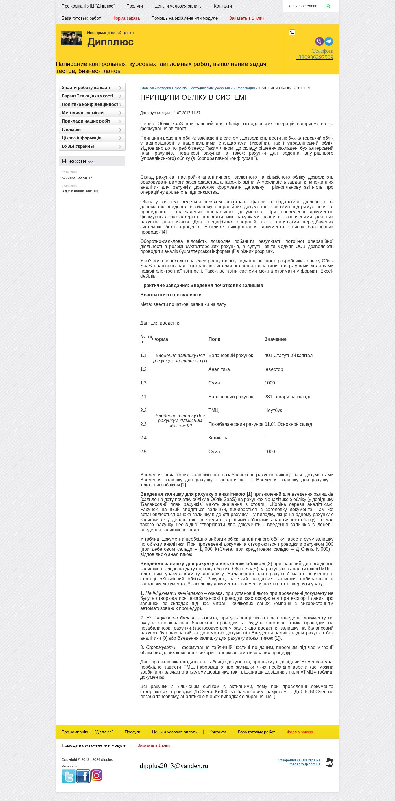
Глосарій (71, 129)
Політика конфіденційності (90, 104)
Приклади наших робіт (86, 121)
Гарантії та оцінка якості (87, 95)
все (90, 162)
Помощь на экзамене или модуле (184, 18)
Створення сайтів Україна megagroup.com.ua (299, 762)
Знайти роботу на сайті (86, 87)
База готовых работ (81, 18)
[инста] (96, 775)
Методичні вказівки (83, 112)
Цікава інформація (81, 137)
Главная (147, 88)
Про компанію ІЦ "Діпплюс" (88, 5)
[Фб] (83, 776)
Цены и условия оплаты (178, 5)
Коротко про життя (77, 177)
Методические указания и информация (222, 88)
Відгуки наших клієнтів (80, 191)
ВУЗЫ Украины (78, 146)
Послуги (134, 5)
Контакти (223, 5)
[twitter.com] (69, 776)
